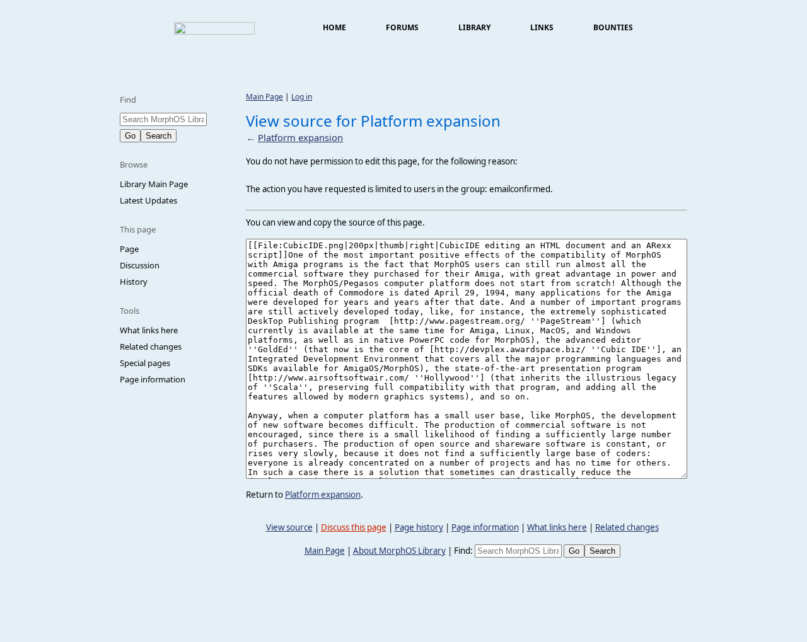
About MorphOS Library (399, 550)
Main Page (264, 96)
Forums (402, 27)
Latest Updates (148, 200)
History (134, 281)
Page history (419, 527)
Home (334, 27)
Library (474, 27)
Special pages (145, 363)
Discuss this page (353, 527)
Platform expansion (300, 137)
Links (542, 27)
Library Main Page (154, 184)
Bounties (613, 27)
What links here (149, 330)
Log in (301, 96)
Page (129, 249)
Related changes (151, 346)
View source (289, 527)
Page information (152, 379)
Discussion (140, 265)
